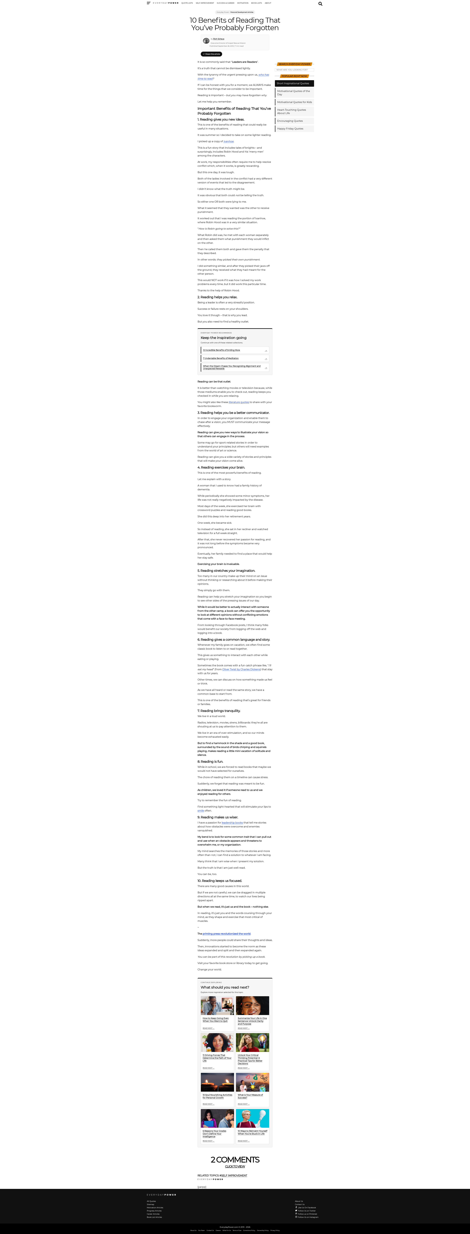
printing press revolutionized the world (227, 933)
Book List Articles (154, 1217)
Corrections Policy (249, 1230)
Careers (218, 1230)
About (268, 3)
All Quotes (151, 1201)
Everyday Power (223, 12)
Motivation (242, 3)
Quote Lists (187, 3)
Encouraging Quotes (290, 120)
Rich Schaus (218, 39)
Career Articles (153, 1214)
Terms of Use (237, 1230)
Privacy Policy (275, 1230)
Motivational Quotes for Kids (294, 102)
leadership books (232, 822)
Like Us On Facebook (306, 1208)
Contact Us (300, 1204)
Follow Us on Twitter (306, 1211)
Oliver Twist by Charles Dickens (241, 669)
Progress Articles (154, 1211)
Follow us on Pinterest (307, 1214)
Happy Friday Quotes (290, 128)
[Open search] (320, 2)
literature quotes (239, 402)
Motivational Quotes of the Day (293, 93)
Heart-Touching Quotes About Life (291, 111)
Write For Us (227, 1230)
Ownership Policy (263, 1230)
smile (201, 810)
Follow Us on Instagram (307, 1217)
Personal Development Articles (241, 12)
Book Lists (256, 3)
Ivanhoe (228, 141)
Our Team (201, 1230)
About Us (299, 1201)
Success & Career (225, 3)
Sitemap (150, 1204)
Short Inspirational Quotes (293, 83)
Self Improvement (205, 3)
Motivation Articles (155, 1208)
